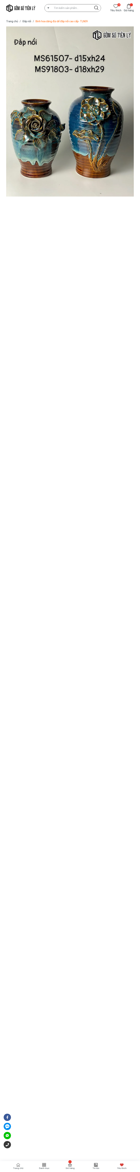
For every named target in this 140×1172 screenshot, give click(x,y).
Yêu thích (115, 10)
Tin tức (96, 1168)
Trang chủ (18, 1168)
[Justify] (96, 8)
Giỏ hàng (129, 10)
